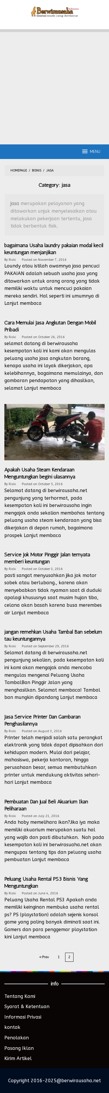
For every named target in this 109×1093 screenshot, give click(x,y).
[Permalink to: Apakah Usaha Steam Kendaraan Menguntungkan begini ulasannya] (54, 435)
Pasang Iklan (19, 1048)
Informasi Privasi (22, 1017)
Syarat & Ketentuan (26, 1006)
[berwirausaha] (54, 11)
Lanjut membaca (23, 303)
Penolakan (16, 1037)
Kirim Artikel (18, 1058)
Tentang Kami (19, 996)
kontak (12, 1027)
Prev (45, 957)
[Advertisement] (54, 86)
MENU (95, 151)
